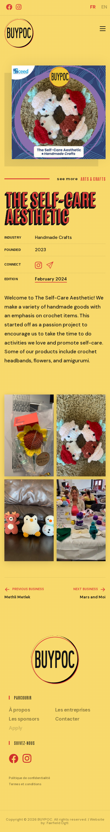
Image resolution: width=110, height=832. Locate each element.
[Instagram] (27, 759)
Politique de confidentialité (29, 778)
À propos (19, 710)
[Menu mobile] (103, 28)
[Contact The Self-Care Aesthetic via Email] (49, 264)
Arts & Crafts (93, 178)
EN (104, 7)
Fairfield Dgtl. (58, 823)
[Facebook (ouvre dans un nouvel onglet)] (9, 7)
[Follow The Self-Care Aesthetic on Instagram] (38, 264)
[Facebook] (13, 759)
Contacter (67, 719)
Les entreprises (72, 710)
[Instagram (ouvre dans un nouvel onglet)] (17, 7)
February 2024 (51, 279)
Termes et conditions (25, 784)
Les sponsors (24, 719)
